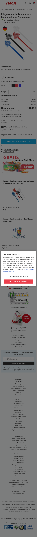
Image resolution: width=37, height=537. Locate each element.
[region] (18, 268)
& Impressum (10, 271)
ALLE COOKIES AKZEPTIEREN (18, 281)
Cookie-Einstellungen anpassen (18, 276)
